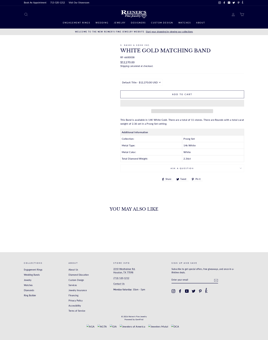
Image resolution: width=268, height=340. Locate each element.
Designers (138, 22)
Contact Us (119, 284)
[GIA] (113, 326)
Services (73, 285)
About (200, 22)
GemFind (139, 319)
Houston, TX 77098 (123, 272)
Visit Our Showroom (79, 2)
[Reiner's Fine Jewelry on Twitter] (193, 291)
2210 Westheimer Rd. (124, 269)
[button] (182, 103)
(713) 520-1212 (121, 278)
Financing (73, 295)
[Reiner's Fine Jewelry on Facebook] (180, 291)
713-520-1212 (57, 2)
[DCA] (175, 326)
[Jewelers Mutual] (158, 326)
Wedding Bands (32, 275)
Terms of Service (77, 311)
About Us (73, 269)
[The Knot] (242, 3)
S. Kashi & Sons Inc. (135, 45)
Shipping (124, 66)
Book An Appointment (35, 2)
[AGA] (90, 326)
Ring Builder (30, 295)
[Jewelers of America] (132, 326)
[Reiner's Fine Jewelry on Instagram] (173, 291)
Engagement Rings (76, 22)
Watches (184, 22)
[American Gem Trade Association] (102, 326)
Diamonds (29, 290)
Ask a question (182, 168)
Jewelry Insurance (78, 290)
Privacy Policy (76, 300)
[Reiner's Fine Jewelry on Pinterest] (200, 291)
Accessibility (75, 305)
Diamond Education (79, 275)
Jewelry (120, 22)
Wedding (102, 22)
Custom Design (162, 22)
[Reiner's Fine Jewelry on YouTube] (187, 291)
